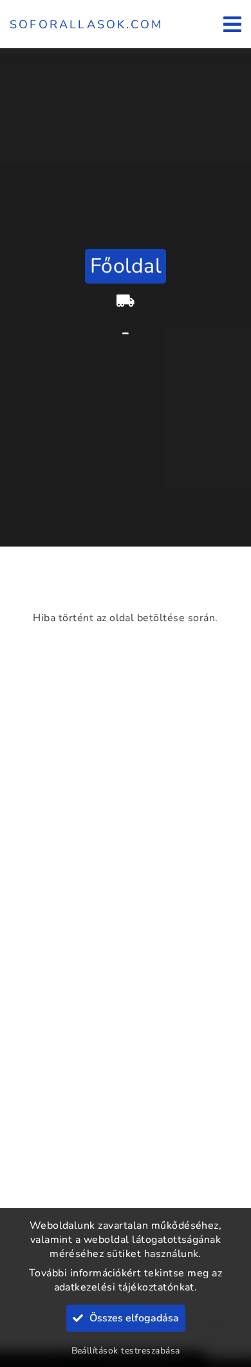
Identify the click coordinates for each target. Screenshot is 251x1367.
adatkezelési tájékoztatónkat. (126, 1287)
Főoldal (125, 266)
